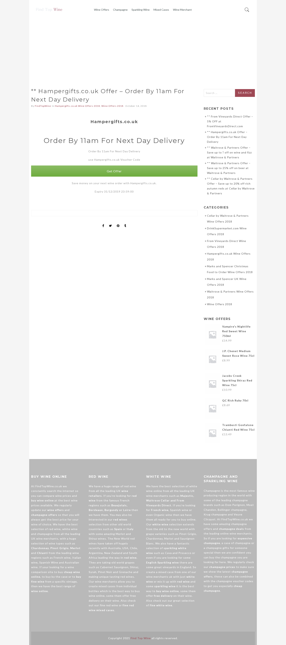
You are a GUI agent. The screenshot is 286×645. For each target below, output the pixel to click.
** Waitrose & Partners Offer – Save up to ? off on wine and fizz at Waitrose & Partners (229, 152)
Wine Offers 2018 (112, 105)
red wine (55, 529)
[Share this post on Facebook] (103, 222)
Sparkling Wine (141, 9)
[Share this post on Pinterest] (118, 222)
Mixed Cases (161, 9)
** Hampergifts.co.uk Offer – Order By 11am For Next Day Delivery (227, 136)
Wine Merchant (182, 9)
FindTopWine (43, 105)
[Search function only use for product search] (247, 10)
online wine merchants (236, 533)
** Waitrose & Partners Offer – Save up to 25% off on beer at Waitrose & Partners (229, 167)
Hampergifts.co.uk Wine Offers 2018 (77, 105)
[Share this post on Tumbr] (125, 222)
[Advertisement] (143, 48)
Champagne (120, 9)
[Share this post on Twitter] (110, 222)
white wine (70, 529)
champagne (45, 533)
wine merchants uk (159, 576)
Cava (168, 553)
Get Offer (114, 171)
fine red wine (109, 605)
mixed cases (107, 586)
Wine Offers (101, 9)
